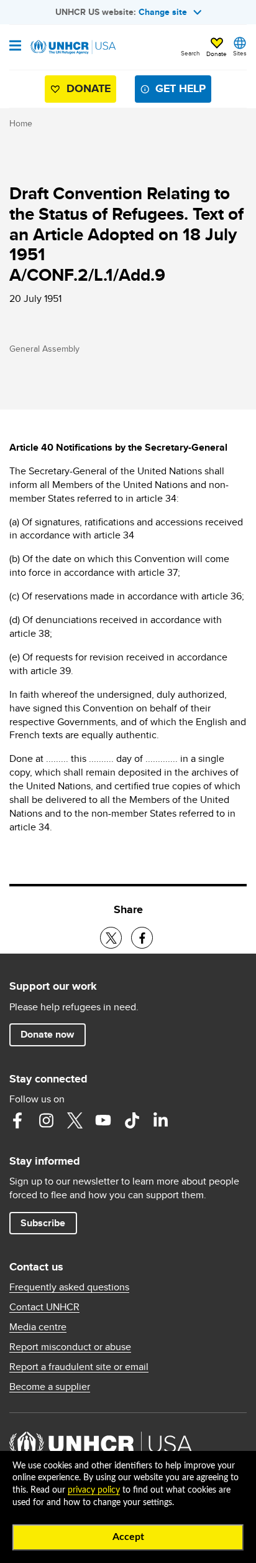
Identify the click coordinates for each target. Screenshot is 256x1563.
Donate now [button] (47, 1034)
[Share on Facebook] (142, 938)
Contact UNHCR (44, 1307)
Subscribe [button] (43, 1223)
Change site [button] (163, 12)
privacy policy (94, 1490)
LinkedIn (160, 1120)
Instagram (46, 1120)
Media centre (37, 1327)
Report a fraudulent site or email (79, 1367)
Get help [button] (180, 88)
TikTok (132, 1120)
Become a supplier (49, 1387)
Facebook (17, 1120)
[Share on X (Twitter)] (111, 938)
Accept (128, 1537)
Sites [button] (240, 53)
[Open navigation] (15, 47)
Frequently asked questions (69, 1287)
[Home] (72, 47)
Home (20, 123)
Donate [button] (216, 53)
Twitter (74, 1120)
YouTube (103, 1120)
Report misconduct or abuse (70, 1347)
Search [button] (190, 53)
